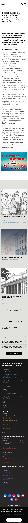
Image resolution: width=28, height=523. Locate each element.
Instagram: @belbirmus (7, 475)
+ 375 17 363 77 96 (7, 417)
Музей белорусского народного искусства (13, 437)
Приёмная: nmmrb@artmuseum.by (10, 374)
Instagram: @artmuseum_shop (9, 377)
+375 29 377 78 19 (6, 371)
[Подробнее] (14, 208)
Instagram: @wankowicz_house (9, 420)
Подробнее (5, 223)
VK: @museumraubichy (7, 450)
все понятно (14, 519)
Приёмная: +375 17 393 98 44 (9, 373)
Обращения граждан (14, 505)
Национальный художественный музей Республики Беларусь (13, 364)
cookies (13, 509)
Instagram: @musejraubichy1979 (9, 448)
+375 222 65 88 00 (6, 472)
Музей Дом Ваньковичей (10, 411)
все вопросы (14, 353)
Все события (14, 310)
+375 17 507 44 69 (6, 445)
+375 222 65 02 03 (6, 474)
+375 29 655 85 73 (6, 447)
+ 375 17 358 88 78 (7, 418)
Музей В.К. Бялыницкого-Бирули (13, 466)
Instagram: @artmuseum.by (8, 376)
